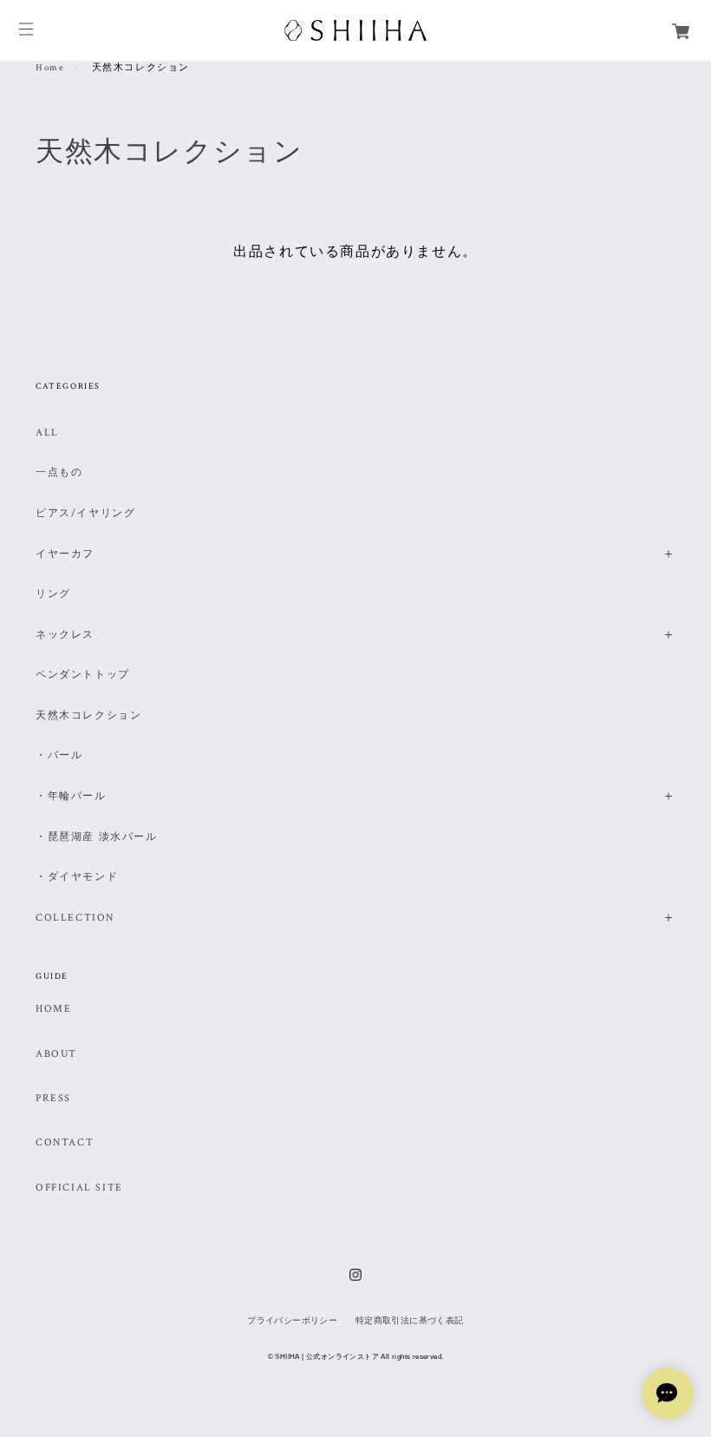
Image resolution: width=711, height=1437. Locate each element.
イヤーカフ (65, 554)
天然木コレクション (88, 715)
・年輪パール (71, 796)
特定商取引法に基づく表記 (410, 1320)
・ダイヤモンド (77, 876)
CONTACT (65, 1143)
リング (53, 593)
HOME (53, 1009)
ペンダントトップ (83, 674)
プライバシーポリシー (292, 1320)
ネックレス (65, 634)
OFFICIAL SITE (79, 1188)
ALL (47, 432)
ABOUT (56, 1054)
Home (50, 68)
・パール (59, 755)
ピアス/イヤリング (85, 513)
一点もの (59, 472)
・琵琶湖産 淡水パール (97, 836)
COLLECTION (75, 917)
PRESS (53, 1099)
